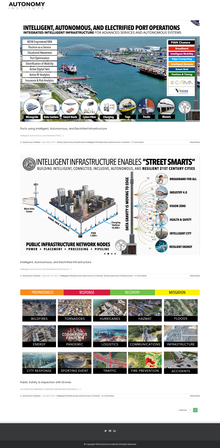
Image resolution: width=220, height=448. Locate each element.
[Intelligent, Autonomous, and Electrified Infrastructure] (110, 204)
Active (60, 142)
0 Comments (138, 142)
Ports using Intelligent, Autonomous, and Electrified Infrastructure (63, 128)
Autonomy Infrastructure (74, 142)
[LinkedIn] (114, 431)
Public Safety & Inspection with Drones (45, 382)
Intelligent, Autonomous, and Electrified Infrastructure (55, 262)
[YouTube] (110, 431)
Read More (195, 142)
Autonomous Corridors (119, 142)
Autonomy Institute (31, 142)
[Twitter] (105, 431)
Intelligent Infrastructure (97, 142)
